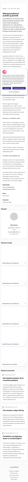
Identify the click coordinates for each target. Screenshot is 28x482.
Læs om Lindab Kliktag (8, 187)
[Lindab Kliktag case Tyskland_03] (14, 294)
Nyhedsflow (14, 479)
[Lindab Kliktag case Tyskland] (14, 354)
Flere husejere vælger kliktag (13, 410)
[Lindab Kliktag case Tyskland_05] (14, 334)
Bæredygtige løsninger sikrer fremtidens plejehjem (13, 379)
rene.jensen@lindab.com (14, 232)
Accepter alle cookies (19, 88)
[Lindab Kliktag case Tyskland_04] (14, 314)
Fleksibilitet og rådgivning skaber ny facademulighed (12, 437)
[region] (14, 82)
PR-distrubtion (14, 473)
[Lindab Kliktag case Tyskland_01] (14, 253)
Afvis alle (6, 88)
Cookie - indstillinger (14, 91)
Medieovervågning (14, 471)
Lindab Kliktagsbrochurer (9, 189)
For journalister (14, 477)
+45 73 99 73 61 (14, 234)
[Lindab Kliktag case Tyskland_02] (14, 273)
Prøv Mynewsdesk (14, 475)
